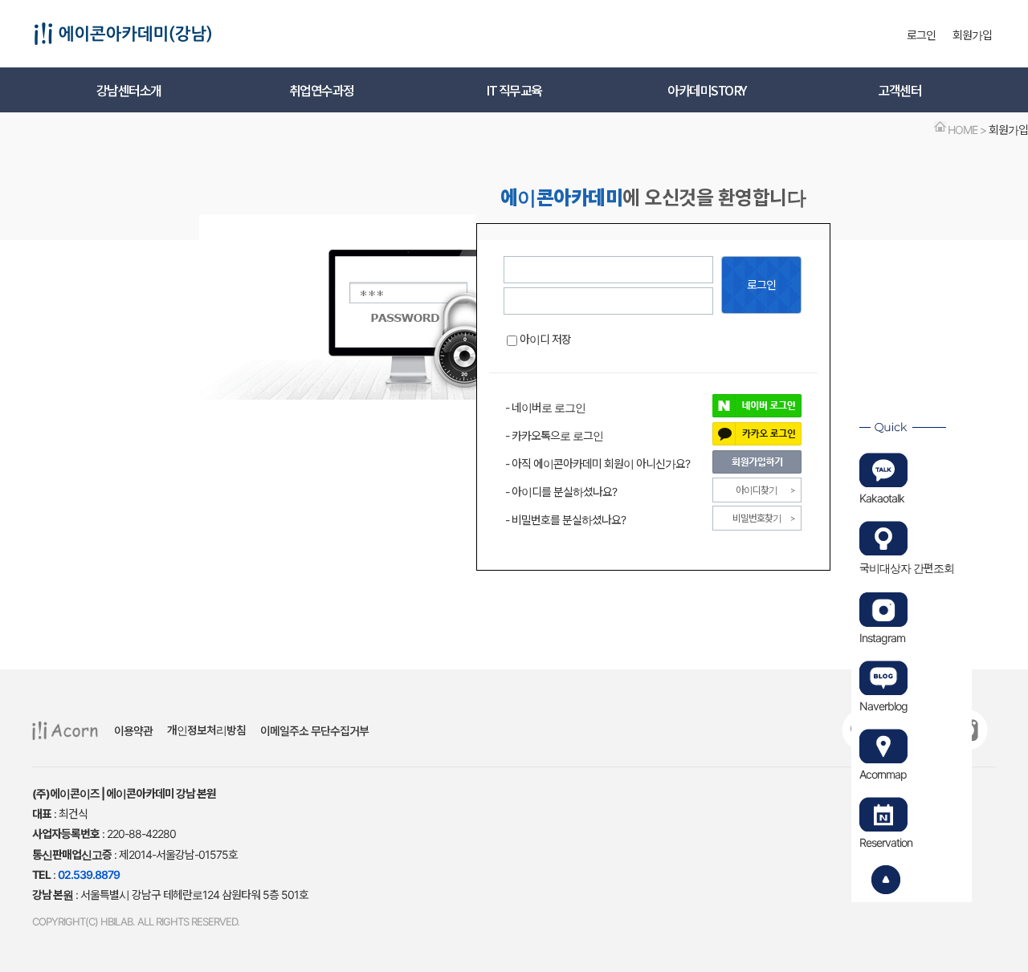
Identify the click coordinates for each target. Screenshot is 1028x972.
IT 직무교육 (514, 90)
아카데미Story (706, 90)
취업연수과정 (321, 90)
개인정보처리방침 (206, 730)
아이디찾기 (756, 490)
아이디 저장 (545, 339)
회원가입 (972, 35)
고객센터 (899, 90)
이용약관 (133, 731)
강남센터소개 (128, 90)
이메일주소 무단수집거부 (314, 731)
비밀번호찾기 (756, 518)
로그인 (921, 35)
